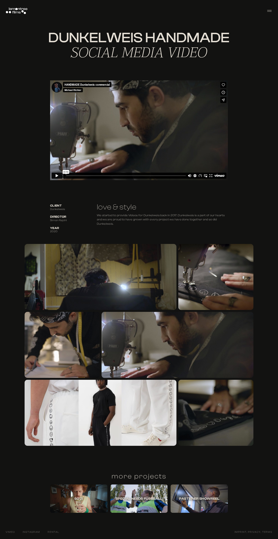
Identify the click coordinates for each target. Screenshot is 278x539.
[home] (17, 11)
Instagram (31, 532)
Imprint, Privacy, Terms (253, 532)
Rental (53, 532)
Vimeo (10, 532)
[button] (269, 10)
